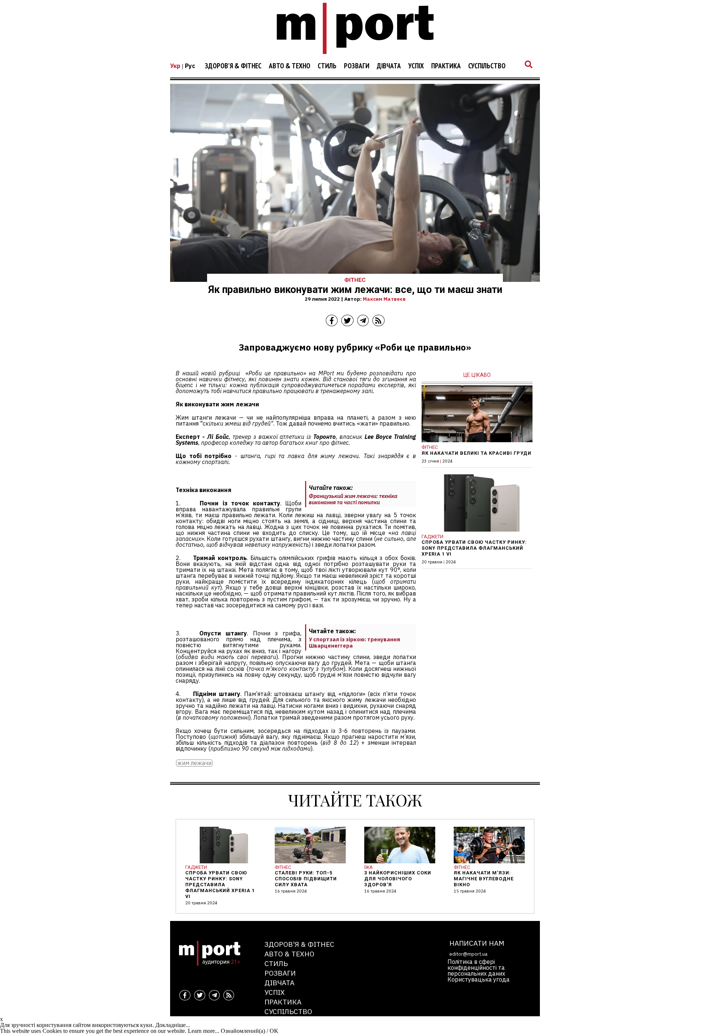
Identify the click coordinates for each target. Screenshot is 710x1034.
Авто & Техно (289, 66)
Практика (446, 66)
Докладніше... (172, 1025)
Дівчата (389, 66)
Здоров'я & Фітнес (233, 66)
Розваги (356, 66)
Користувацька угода (478, 979)
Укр (175, 65)
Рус (190, 65)
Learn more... (203, 1031)
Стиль (327, 66)
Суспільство (487, 66)
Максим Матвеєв (384, 299)
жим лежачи (194, 763)
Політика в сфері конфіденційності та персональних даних (476, 967)
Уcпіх (416, 66)
